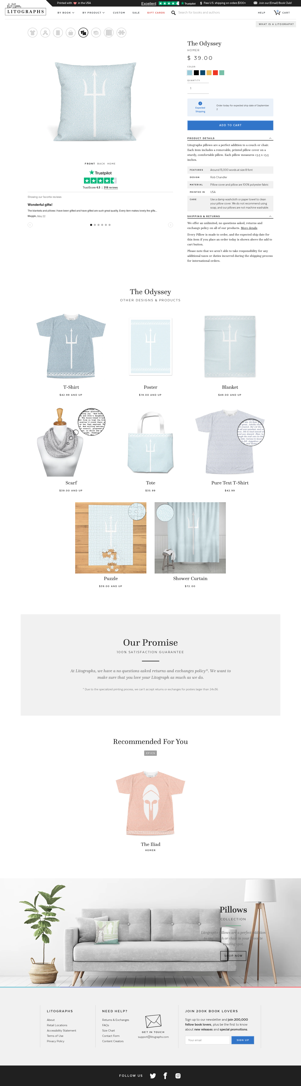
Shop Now (233, 955)
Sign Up (243, 1040)
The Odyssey (204, 43)
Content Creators (112, 1041)
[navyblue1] (203, 73)
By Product (92, 12)
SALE (136, 12)
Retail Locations (57, 1025)
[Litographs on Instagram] (178, 1076)
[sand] (209, 73)
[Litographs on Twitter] (153, 1076)
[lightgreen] (222, 73)
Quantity (193, 80)
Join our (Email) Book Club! (275, 3)
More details (249, 228)
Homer (193, 50)
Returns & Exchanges (115, 1019)
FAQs (105, 1025)
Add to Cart (230, 125)
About (51, 1019)
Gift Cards (156, 12)
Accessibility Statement (61, 1030)
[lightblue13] (190, 73)
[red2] (215, 73)
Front (90, 163)
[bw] (196, 73)
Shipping (203, 216)
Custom (119, 12)
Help (262, 12)
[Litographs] (26, 9)
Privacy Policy (55, 1041)
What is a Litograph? (276, 24)
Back (101, 163)
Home (111, 163)
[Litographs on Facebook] (165, 1076)
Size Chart (108, 1030)
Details (201, 138)
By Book (64, 12)
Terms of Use (55, 1035)
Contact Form (111, 1035)
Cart (283, 12)
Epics (150, 753)
